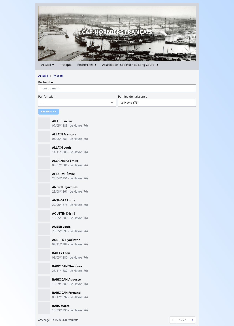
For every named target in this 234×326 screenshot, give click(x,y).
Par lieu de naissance (132, 97)
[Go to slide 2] (118, 58)
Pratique (65, 65)
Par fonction (46, 97)
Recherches (86, 65)
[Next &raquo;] (192, 319)
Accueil (47, 65)
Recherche (45, 82)
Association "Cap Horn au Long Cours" (130, 65)
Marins (58, 76)
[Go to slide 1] (115, 58)
